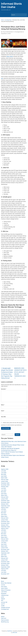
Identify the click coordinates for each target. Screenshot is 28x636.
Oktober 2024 (4, 504)
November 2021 (5, 549)
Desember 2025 (5, 483)
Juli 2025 (3, 488)
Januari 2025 (4, 499)
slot (2, 78)
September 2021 (5, 553)
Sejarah (3, 598)
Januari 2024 (4, 519)
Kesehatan (3, 593)
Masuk (2, 616)
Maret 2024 (4, 516)
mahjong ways (4, 595)
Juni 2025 (3, 490)
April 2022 (4, 544)
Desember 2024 (5, 500)
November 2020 (5, 563)
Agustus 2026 (4, 469)
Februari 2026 (4, 479)
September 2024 (5, 505)
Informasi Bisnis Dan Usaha (11, 5)
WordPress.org (5, 621)
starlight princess (5, 607)
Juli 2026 (3, 471)
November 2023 (5, 523)
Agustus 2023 (4, 528)
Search (25, 15)
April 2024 (4, 514)
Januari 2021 (4, 560)
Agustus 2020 (4, 568)
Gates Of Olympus (5, 590)
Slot (2, 600)
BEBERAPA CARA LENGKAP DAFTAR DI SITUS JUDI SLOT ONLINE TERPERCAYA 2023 (20, 373)
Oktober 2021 (4, 551)
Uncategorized (8, 19)
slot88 (2, 605)
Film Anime (4, 586)
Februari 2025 (4, 497)
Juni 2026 (3, 472)
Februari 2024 (4, 518)
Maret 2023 (4, 537)
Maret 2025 (4, 495)
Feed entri (3, 618)
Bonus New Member (6, 583)
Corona (3, 584)
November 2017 (5, 574)
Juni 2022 (3, 542)
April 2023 (4, 535)
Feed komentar (5, 620)
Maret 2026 (4, 478)
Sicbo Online (9, 56)
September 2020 (5, 567)
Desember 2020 (5, 561)
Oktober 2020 (4, 565)
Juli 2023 (3, 530)
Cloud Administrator (8, 31)
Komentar (3, 389)
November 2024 (5, 502)
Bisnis (2, 581)
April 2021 (3, 554)
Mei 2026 (3, 474)
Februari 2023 (4, 539)
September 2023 (5, 526)
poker (2, 597)
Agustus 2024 (4, 507)
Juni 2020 (3, 572)
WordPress (9, 630)
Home (2, 19)
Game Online (4, 588)
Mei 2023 (3, 533)
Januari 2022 (4, 547)
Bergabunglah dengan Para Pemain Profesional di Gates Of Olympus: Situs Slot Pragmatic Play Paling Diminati (7, 373)
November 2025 (5, 485)
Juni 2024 (3, 511)
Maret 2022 (4, 546)
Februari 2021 (4, 558)
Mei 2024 (3, 512)
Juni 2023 (3, 532)
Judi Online (4, 591)
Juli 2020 (3, 570)
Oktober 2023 (4, 525)
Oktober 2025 (4, 486)
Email (2, 410)
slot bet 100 (4, 602)
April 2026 (4, 476)
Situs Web (3, 416)
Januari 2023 (4, 540)
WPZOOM (15, 632)
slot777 (3, 604)
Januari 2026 (4, 481)
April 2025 (4, 493)
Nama (2, 404)
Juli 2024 (3, 509)
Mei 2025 (3, 491)
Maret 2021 (4, 556)
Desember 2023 (5, 521)
